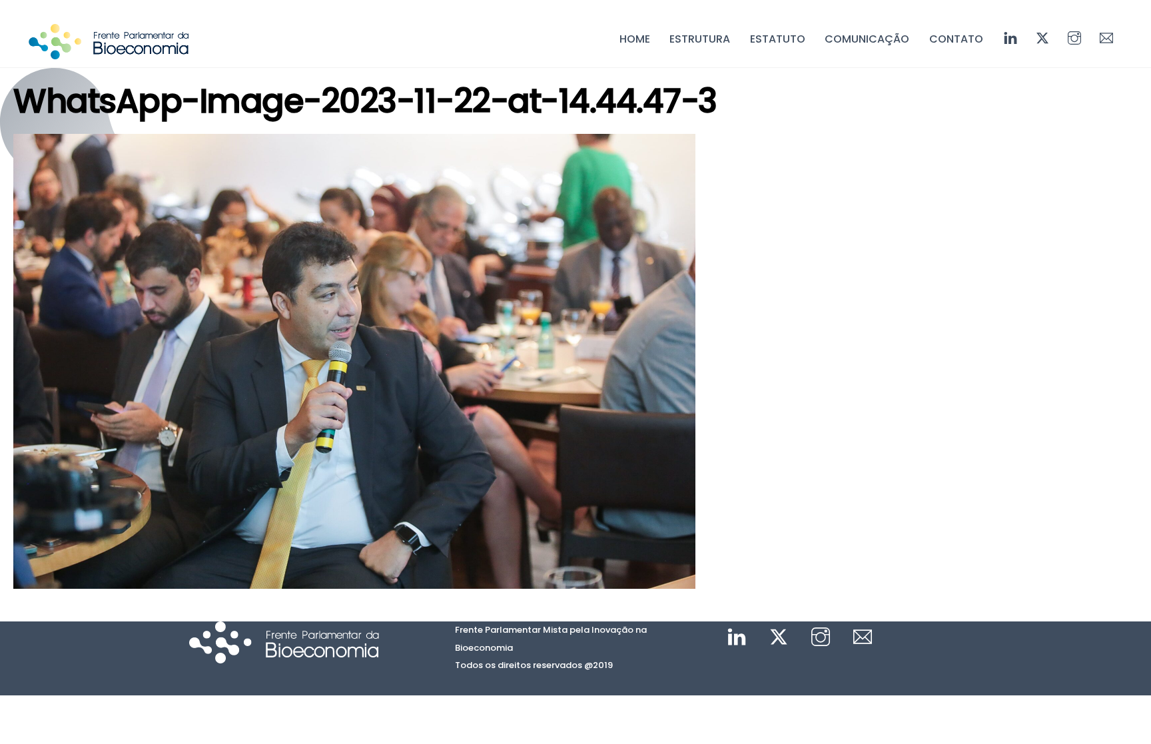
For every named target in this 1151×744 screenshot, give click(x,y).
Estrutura (699, 39)
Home (634, 39)
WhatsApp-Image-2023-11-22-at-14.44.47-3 (365, 101)
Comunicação (867, 39)
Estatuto (777, 39)
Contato (956, 39)
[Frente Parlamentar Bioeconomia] (109, 52)
